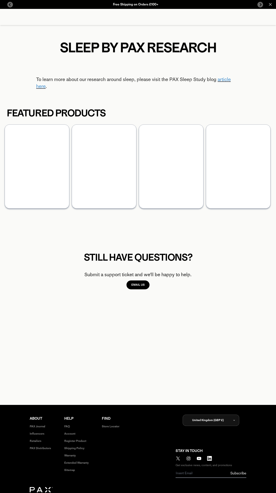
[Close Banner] (270, 4)
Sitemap (69, 470)
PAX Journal (37, 426)
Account (69, 433)
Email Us (138, 285)
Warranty (70, 455)
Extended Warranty (76, 463)
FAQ (67, 426)
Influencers (37, 433)
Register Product (75, 441)
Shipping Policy (74, 448)
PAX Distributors (40, 448)
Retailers (35, 441)
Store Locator (110, 426)
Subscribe (238, 473)
